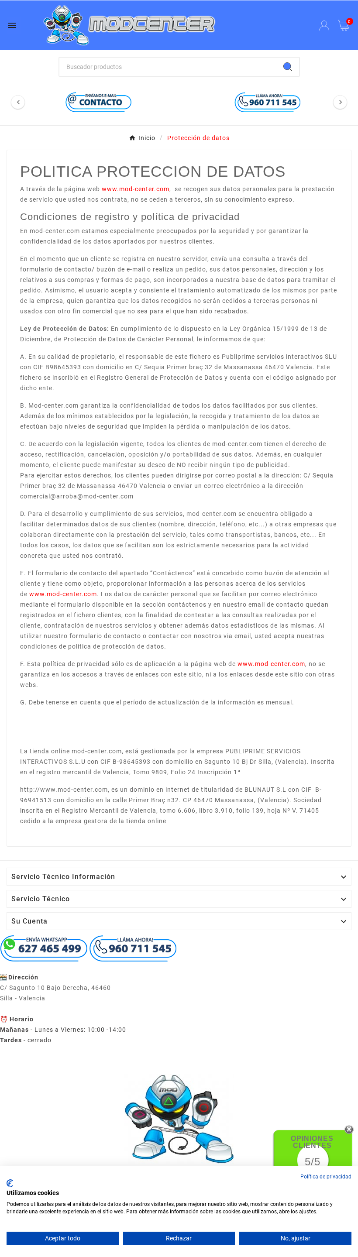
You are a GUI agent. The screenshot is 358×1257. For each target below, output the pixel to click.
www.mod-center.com (135, 188)
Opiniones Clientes (312, 1142)
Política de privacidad (325, 1177)
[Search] (287, 67)
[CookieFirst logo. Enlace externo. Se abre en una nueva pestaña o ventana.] (10, 1183)
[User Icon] (324, 26)
